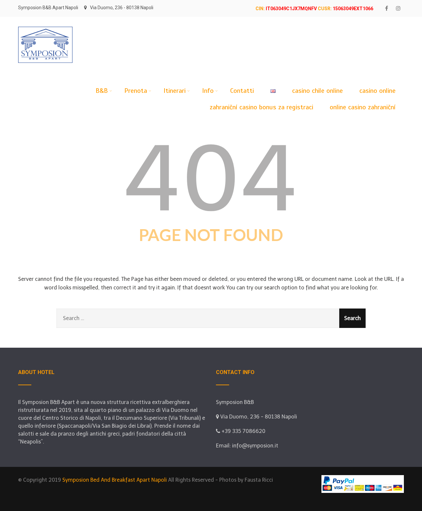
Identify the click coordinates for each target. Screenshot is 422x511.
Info (208, 91)
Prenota (135, 91)
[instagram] (398, 8)
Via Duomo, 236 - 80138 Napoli (121, 7)
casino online (377, 91)
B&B (102, 91)
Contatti (242, 91)
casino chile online (317, 91)
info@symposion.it (255, 446)
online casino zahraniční (363, 107)
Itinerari (175, 91)
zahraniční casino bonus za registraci (261, 107)
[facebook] (386, 8)
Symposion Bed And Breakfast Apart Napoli (114, 480)
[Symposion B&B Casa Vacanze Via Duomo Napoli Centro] (45, 20)
